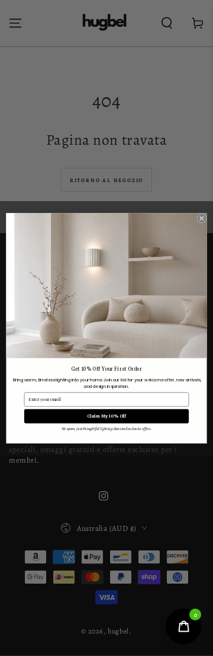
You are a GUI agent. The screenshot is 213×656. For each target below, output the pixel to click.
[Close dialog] (202, 218)
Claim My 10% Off (106, 416)
